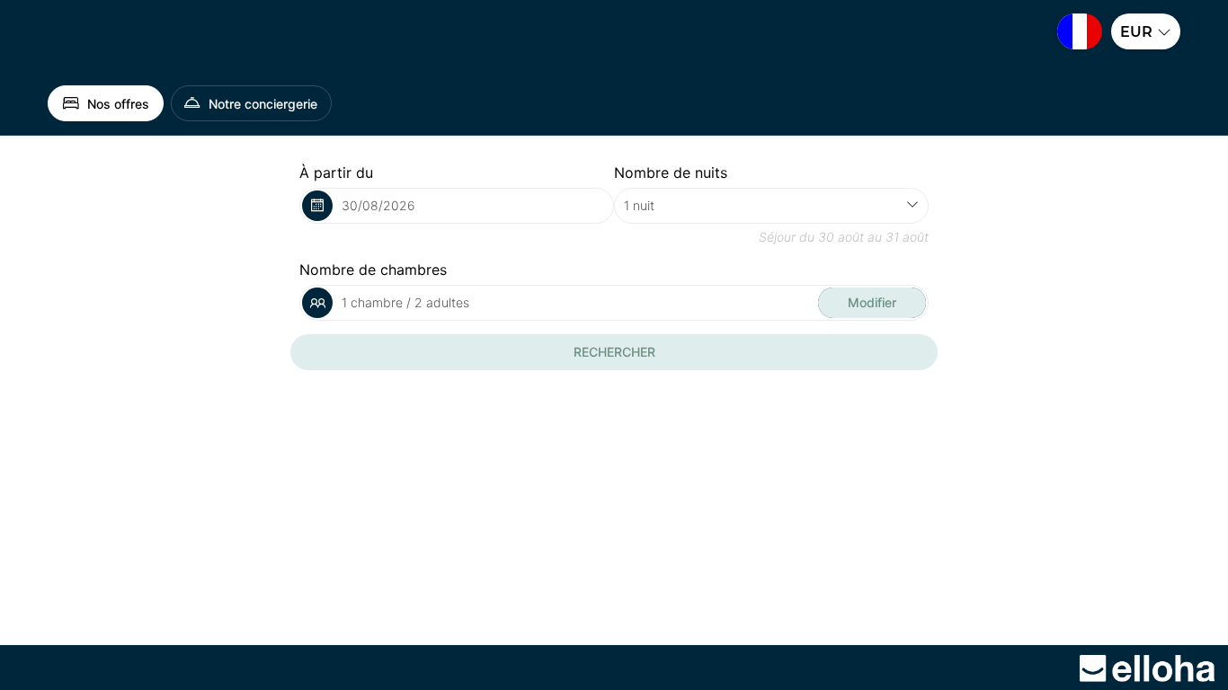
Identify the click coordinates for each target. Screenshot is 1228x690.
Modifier (872, 302)
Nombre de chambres (373, 270)
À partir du (336, 172)
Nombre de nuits (670, 172)
